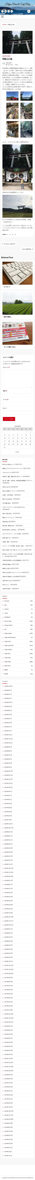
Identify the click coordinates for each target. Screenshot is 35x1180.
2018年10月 (7, 925)
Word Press (7, 665)
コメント (6, 367)
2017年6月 (7, 989)
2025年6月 (7, 690)
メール (5, 399)
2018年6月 (7, 941)
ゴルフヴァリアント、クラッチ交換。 (12, 534)
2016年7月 (7, 1034)
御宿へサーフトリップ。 (8, 517)
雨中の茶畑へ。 (8, 317)
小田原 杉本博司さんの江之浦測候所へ (12, 560)
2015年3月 (7, 1099)
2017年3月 (7, 1002)
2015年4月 (7, 1095)
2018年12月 (7, 917)
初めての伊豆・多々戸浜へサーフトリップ (13, 550)
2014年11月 (7, 1115)
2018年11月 (7, 921)
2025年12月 (7, 686)
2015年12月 (7, 1062)
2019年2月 (7, 909)
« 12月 (17, 452)
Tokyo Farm (7, 641)
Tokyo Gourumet (8, 645)
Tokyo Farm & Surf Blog (17, 4)
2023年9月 (7, 706)
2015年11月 (7, 1066)
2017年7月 (7, 985)
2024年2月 (7, 698)
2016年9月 (7, 1026)
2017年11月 (7, 969)
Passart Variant (8, 625)
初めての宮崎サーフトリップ (9, 491)
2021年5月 (7, 803)
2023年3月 (7, 722)
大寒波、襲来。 (6, 542)
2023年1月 (7, 730)
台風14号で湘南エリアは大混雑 (10, 576)
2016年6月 (7, 1038)
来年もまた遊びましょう (8, 464)
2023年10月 (7, 702)
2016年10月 (7, 1022)
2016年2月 (7, 1054)
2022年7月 (7, 755)
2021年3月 (7, 811)
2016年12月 (7, 1014)
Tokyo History (8, 649)
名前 (5, 391)
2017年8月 (7, 981)
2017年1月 (7, 1010)
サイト (5, 408)
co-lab (6, 613)
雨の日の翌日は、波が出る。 (9, 529)
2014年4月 (7, 1143)
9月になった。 (6, 584)
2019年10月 (7, 876)
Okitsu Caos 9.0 (6, 487)
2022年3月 (7, 771)
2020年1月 (7, 864)
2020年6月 (7, 844)
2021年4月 (7, 807)
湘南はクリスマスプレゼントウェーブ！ (12, 468)
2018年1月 (7, 961)
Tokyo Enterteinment (10, 637)
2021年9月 (7, 791)
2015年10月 (7, 1070)
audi (5, 605)
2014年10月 (7, 1119)
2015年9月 (7, 1074)
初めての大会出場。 (7, 499)
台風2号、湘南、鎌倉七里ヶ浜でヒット (12, 476)
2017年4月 (7, 998)
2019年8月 (7, 884)
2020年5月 (7, 848)
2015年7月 (7, 1083)
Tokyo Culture (8, 633)
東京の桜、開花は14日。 (8, 525)
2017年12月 (7, 965)
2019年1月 (7, 913)
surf (5, 629)
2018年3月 (7, 953)
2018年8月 (7, 933)
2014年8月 (7, 1127)
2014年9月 (7, 1123)
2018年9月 (7, 929)
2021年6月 (7, 799)
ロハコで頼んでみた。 (10, 347)
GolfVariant (7, 617)
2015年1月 (7, 1107)
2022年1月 (7, 779)
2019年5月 (7, 896)
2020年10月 (7, 828)
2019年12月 (7, 868)
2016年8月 (7, 1030)
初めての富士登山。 (7, 513)
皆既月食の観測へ (7, 564)
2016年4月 (7, 1046)
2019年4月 (7, 900)
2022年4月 (7, 767)
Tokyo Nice (7, 653)
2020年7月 (7, 840)
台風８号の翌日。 (7, 588)
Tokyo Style (7, 657)
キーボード (7, 287)
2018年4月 (7, 949)
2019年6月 (7, 892)
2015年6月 (7, 1087)
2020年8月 (7, 836)
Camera (6, 609)
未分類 (6, 674)
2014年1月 (7, 1155)
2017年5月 (7, 994)
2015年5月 (7, 1091)
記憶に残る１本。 (7, 538)
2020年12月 (7, 824)
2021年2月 (7, 815)
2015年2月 (7, 1103)
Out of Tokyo (6, 56)
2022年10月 (7, 743)
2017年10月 (7, 973)
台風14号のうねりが (7, 580)
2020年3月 (7, 856)
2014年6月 (7, 1135)
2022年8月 (7, 751)
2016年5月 (7, 1042)
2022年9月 (7, 747)
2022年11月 (7, 739)
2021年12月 (7, 783)
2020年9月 (7, 832)
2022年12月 (7, 735)
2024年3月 (7, 694)
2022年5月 (7, 763)
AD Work (6, 601)
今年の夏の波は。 (7, 503)
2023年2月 (7, 726)
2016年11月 (7, 1018)
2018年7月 (7, 937)
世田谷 (6, 670)
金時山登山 (5, 521)
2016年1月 (7, 1058)
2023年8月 (7, 710)
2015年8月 (7, 1078)
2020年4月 (7, 852)
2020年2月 (7, 860)
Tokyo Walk (7, 661)
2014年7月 (7, 1131)
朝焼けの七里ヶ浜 (7, 568)
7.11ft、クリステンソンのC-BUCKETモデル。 (14, 507)
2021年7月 (7, 795)
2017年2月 (7, 1006)
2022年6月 (7, 759)
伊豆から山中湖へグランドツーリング (12, 572)
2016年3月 (7, 1050)
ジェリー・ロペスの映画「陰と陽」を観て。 (13, 546)
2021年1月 (7, 819)
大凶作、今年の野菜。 (8, 495)
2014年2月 (7, 1151)
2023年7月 (7, 714)
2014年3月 (7, 1147)
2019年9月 (7, 880)
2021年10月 (7, 787)
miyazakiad (8, 63)
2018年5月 (7, 945)
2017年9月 (7, 977)
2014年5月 (7, 1139)
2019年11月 (7, 872)
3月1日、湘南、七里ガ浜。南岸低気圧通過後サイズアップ (17, 480)
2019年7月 (7, 888)
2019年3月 (7, 904)
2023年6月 (7, 718)
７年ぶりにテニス (7, 472)
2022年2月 (7, 775)
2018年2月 (7, 957)
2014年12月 (7, 1111)
